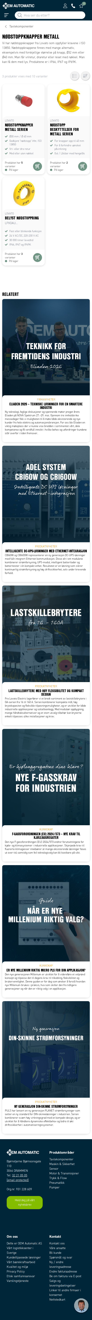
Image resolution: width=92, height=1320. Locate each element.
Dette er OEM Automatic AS (24, 1243)
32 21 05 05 (19, 1175)
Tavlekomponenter (61, 1159)
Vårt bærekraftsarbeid (21, 1262)
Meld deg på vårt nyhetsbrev (25, 1202)
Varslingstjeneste (18, 1281)
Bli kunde (55, 1253)
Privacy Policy (16, 1271)
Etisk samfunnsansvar (21, 1276)
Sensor (53, 1169)
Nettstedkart (57, 1299)
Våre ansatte (57, 1248)
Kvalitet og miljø (17, 1267)
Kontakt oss (57, 1243)
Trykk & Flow (58, 1178)
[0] (81, 6)
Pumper (54, 1187)
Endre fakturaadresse (63, 1271)
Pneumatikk (57, 1183)
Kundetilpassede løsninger (24, 1257)
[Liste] (74, 75)
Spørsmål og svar (60, 1257)
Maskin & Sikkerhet (62, 1164)
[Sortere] (85, 75)
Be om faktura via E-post (65, 1276)
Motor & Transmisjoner (64, 1173)
